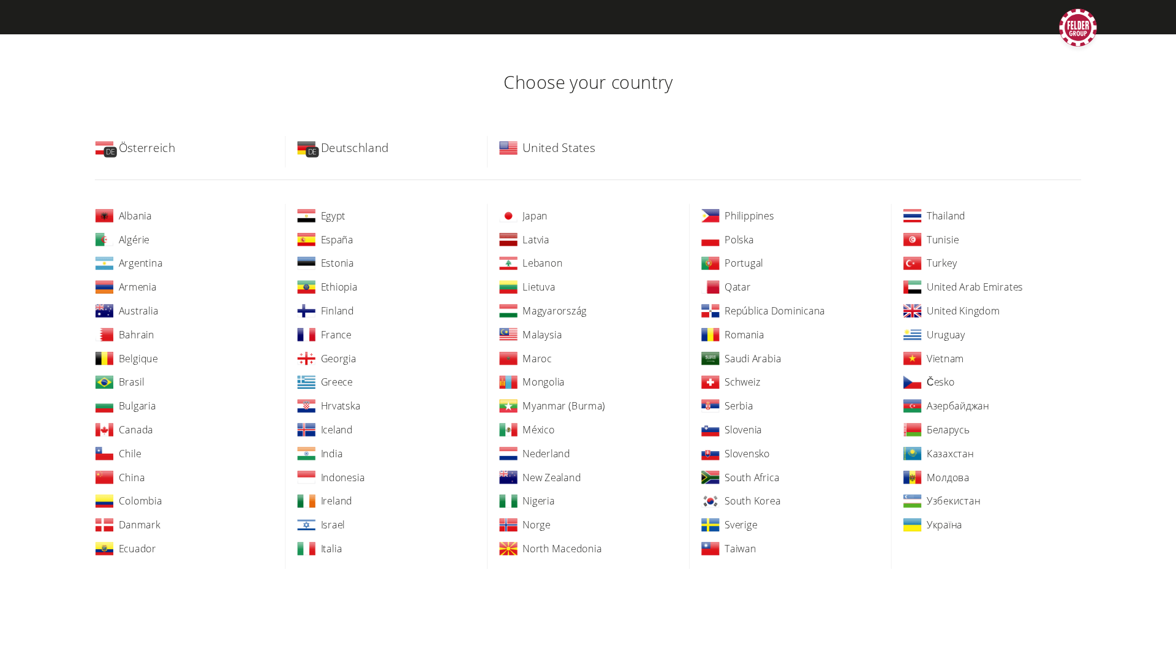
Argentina (141, 263)
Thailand (946, 215)
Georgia (338, 358)
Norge (536, 524)
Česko (941, 382)
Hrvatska (341, 406)
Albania (135, 215)
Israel (333, 524)
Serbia (739, 406)
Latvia (535, 239)
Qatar (738, 287)
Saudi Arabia (753, 358)
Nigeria (538, 501)
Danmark (139, 524)
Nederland (546, 453)
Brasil (132, 382)
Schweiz (742, 382)
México (538, 429)
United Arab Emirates (975, 287)
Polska (739, 239)
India (332, 453)
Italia (331, 548)
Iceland (337, 429)
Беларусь (948, 429)
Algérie (134, 239)
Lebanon (542, 263)
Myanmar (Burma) (563, 406)
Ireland (336, 501)
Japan (535, 215)
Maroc (537, 358)
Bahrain (136, 334)
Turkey (942, 263)
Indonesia (343, 477)
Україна (944, 524)
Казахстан (950, 453)
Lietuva (538, 287)
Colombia (140, 501)
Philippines (749, 215)
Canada (136, 429)
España (337, 239)
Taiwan (740, 548)
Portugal (744, 263)
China (132, 477)
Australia (139, 310)
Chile (130, 453)
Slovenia (743, 429)
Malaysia (542, 334)
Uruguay (946, 334)
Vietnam (945, 358)
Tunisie (943, 239)
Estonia (337, 263)
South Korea (752, 501)
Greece (337, 382)
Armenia (138, 287)
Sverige (741, 524)
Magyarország (554, 310)
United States (558, 148)
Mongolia (543, 382)
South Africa (752, 477)
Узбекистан (953, 501)
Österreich (147, 148)
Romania (744, 334)
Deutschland (355, 148)
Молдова (948, 477)
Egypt (333, 215)
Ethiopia (339, 287)
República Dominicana (775, 310)
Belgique (138, 358)
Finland (337, 310)
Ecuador (137, 548)
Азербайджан (958, 406)
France (336, 334)
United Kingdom (963, 310)
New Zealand (551, 477)
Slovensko (747, 453)
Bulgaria (137, 406)
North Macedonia (561, 548)
